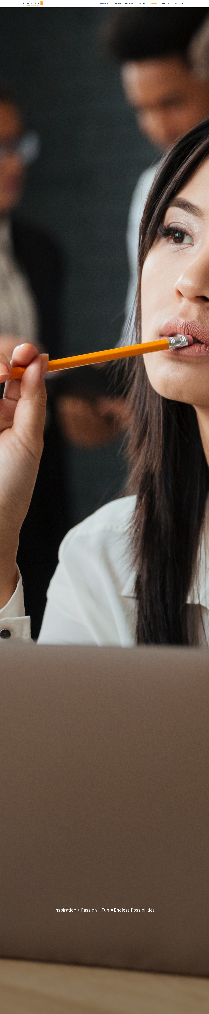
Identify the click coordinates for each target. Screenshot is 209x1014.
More (104, 1010)
